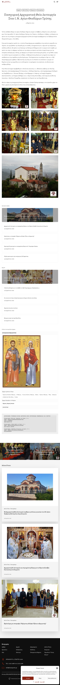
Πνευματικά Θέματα (35, 652)
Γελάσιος (16, 397)
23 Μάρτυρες (18, 394)
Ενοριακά (33, 10)
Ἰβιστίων (37, 394)
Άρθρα (3, 647)
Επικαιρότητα (40, 10)
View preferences (52, 678)
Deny (40, 678)
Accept (28, 678)
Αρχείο (18, 10)
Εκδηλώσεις (19, 650)
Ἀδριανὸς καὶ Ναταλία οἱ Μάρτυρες (9, 394)
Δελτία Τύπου (25, 10)
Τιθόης (50, 394)
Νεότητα (18, 652)
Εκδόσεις (32, 650)
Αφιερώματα (33, 647)
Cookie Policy (37, 682)
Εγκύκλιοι (4, 650)
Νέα (3, 652)
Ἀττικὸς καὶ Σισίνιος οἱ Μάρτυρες (28, 394)
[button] (57, 668)
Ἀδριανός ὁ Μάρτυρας (43, 394)
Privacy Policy (42, 682)
